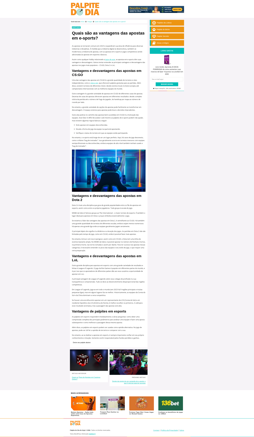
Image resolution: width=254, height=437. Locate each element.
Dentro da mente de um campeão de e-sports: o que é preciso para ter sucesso (129, 382)
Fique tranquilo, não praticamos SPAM (167, 88)
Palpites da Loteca (163, 23)
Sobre (182, 430)
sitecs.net (94, 83)
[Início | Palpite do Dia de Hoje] (85, 15)
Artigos (76, 27)
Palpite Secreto (162, 36)
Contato (156, 430)
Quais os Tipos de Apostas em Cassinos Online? (86, 378)
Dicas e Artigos (162, 43)
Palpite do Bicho (163, 29)
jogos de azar (110, 59)
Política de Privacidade (169, 430)
